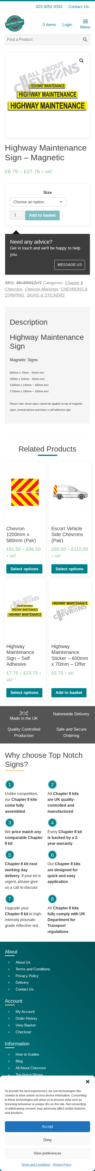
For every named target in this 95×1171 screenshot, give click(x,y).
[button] (87, 1081)
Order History (26, 1018)
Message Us (69, 265)
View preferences (47, 1153)
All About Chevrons (31, 1068)
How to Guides (27, 1054)
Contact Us (78, 6)
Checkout (23, 1032)
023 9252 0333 (49, 6)
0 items (49, 24)
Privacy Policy (62, 1164)
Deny (47, 1140)
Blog (19, 1061)
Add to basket (42, 215)
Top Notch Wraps (29, 1075)
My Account (25, 1011)
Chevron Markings (41, 289)
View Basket (26, 1025)
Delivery (22, 982)
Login (67, 24)
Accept (47, 1126)
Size (47, 192)
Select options (24, 569)
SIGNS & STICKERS (46, 295)
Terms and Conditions (35, 1164)
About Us (23, 962)
